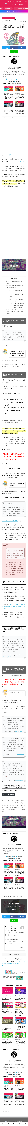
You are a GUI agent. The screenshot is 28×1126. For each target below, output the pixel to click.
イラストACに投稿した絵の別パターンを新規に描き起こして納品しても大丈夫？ (17, 305)
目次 (12, 278)
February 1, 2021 (7, 656)
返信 (23, 947)
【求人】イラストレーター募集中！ (14, 11)
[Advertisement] (14, 135)
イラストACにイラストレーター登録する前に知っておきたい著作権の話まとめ (15, 311)
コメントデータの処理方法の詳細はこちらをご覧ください (13, 963)
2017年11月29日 (19, 731)
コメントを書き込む (14, 954)
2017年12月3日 (19, 780)
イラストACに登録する (8, 794)
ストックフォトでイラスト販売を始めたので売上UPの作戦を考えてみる (14, 606)
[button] (25, 520)
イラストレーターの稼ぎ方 (9, 893)
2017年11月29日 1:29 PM (10, 928)
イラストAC (20, 161)
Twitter (14, 909)
